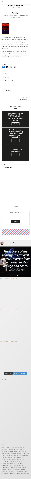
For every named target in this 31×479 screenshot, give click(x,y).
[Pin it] (9, 80)
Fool (4, 455)
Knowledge (11, 457)
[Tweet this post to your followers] (6, 80)
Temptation (12, 471)
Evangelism (22, 451)
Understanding (22, 471)
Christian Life (20, 447)
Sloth (4, 469)
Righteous (5, 467)
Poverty (5, 461)
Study (4, 471)
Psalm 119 (14, 463)
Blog (4, 447)
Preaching (13, 461)
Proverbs (5, 463)
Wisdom (19, 473)
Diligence (14, 451)
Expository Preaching (17, 453)
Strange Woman (20, 469)
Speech (11, 469)
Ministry (5, 459)
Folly (26, 453)
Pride (20, 461)
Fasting (4, 73)
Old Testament (14, 459)
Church (5, 449)
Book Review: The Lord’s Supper (15, 150)
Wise (26, 473)
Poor (22, 459)
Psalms (21, 463)
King (4, 457)
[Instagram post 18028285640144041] (15, 262)
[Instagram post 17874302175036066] (15, 355)
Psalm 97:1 (15, 89)
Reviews (6, 15)
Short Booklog (14, 15)
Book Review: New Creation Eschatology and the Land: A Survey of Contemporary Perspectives (15, 133)
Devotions (5, 451)
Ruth (12, 467)
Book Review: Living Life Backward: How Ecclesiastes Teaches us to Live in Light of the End (15, 116)
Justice (25, 455)
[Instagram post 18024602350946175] (15, 324)
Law (19, 457)
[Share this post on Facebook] (3, 80)
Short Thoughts (21, 467)
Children (11, 447)
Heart (10, 455)
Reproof (5, 465)
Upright (5, 473)
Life (24, 457)
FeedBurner (18, 224)
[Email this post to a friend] (11, 80)
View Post (15, 123)
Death (22, 449)
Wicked (12, 473)
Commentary (13, 449)
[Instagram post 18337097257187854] (15, 293)
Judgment (17, 455)
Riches (20, 465)
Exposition (5, 453)
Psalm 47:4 (15, 99)
